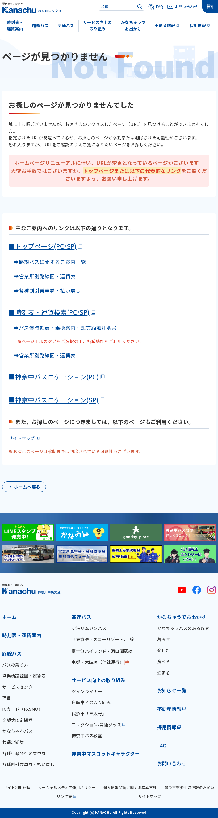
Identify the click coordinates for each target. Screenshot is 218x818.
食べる (163, 661)
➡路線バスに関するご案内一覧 (47, 261)
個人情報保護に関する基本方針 (130, 787)
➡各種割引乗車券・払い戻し (45, 290)
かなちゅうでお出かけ (133, 25)
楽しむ (163, 650)
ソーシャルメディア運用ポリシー (66, 787)
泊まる (163, 672)
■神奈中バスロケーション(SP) (53, 399)
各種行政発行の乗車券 (24, 753)
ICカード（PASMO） (22, 709)
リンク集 (64, 796)
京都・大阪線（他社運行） (98, 662)
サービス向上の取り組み (97, 25)
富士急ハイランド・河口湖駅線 (102, 651)
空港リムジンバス (89, 628)
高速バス (66, 25)
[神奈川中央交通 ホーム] (31, 589)
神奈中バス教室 (87, 735)
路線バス (40, 25)
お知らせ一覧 (171, 690)
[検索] (140, 7)
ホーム (9, 616)
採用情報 (198, 25)
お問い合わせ (171, 763)
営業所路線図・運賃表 (24, 676)
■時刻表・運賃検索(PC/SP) (49, 312)
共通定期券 (13, 742)
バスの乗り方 (15, 665)
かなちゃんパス (17, 731)
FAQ (162, 745)
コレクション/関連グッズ (96, 724)
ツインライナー (87, 691)
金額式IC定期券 (17, 720)
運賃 (6, 698)
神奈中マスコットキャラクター (106, 753)
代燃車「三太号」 (89, 713)
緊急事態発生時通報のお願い (189, 787)
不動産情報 (164, 25)
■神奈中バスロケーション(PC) (54, 376)
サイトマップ (22, 438)
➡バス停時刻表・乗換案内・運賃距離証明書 (65, 327)
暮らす (163, 639)
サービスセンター (19, 687)
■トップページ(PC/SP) (43, 246)
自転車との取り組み (91, 702)
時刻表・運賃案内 (15, 25)
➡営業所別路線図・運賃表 (42, 276)
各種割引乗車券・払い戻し (28, 764)
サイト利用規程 (17, 787)
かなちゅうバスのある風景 (183, 628)
